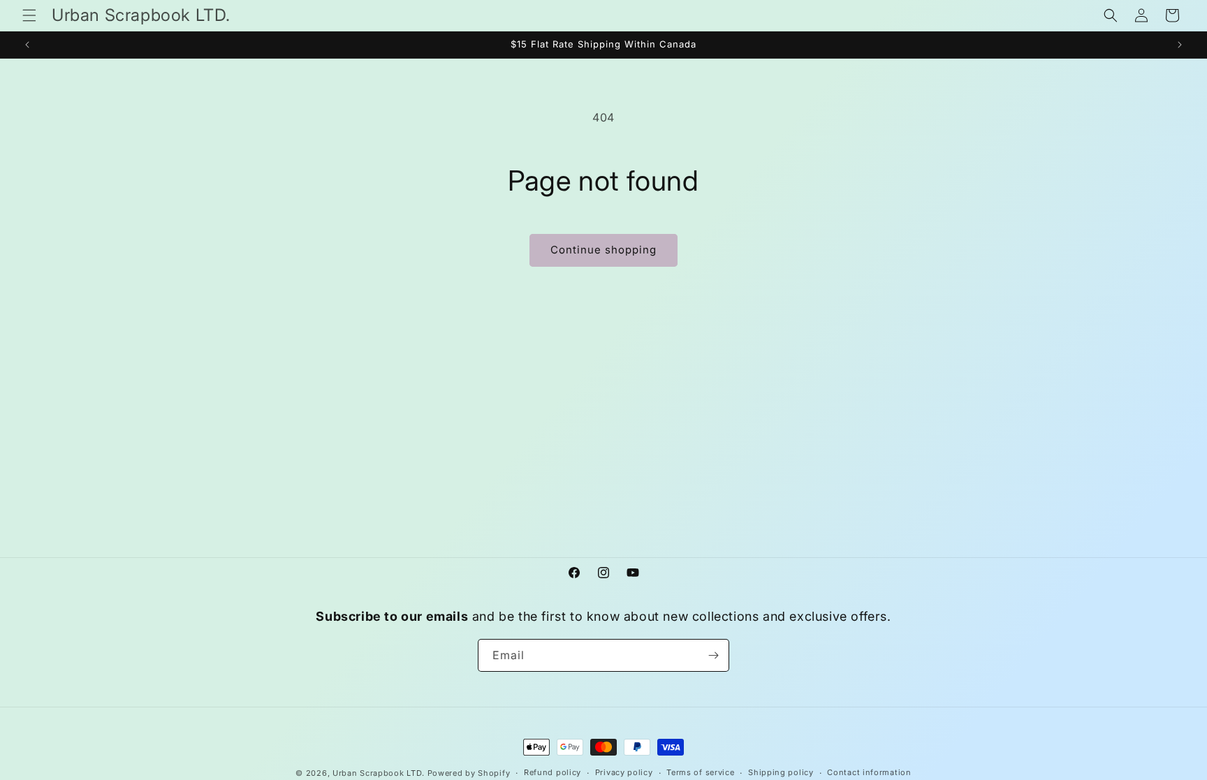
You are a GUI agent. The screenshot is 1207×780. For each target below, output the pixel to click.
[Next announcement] (1179, 44)
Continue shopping (603, 249)
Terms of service (700, 772)
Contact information (869, 772)
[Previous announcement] (27, 44)
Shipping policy (781, 772)
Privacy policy (624, 772)
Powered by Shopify (469, 773)
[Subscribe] (713, 655)
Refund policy (552, 772)
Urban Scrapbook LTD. (378, 773)
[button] (29, 15)
